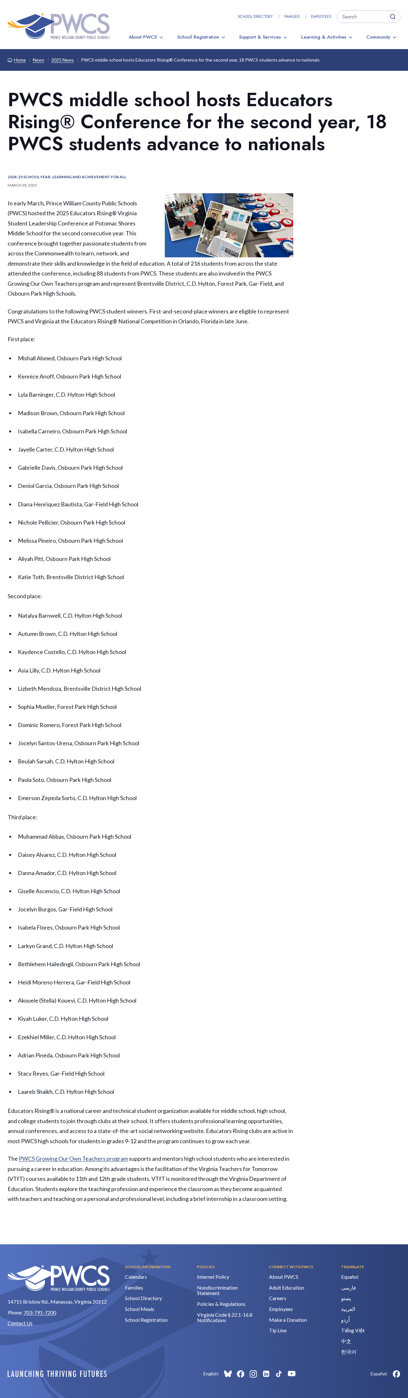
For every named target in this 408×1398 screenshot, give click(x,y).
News (38, 60)
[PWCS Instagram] (253, 1374)
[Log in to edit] (57, 1374)
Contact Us (20, 1323)
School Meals (139, 1309)
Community (378, 36)
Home (20, 60)
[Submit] (393, 16)
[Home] (59, 26)
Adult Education (286, 1287)
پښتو (346, 1298)
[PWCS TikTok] (279, 1374)
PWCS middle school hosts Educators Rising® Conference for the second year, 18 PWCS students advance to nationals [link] (200, 60)
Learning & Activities (323, 36)
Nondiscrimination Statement (217, 1290)
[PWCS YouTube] (291, 1374)
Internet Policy (213, 1277)
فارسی (348, 1287)
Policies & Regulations (221, 1304)
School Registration (198, 36)
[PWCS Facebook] (240, 1374)
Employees (321, 16)
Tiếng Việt (353, 1330)
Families (292, 16)
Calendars (136, 1277)
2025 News (62, 60)
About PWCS (143, 36)
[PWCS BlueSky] (228, 1374)
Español (349, 1277)
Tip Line (278, 1330)
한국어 (348, 1352)
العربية (348, 1309)
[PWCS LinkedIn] (266, 1374)
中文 (346, 1341)
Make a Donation (288, 1320)
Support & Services (260, 36)
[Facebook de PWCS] (396, 1374)
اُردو (345, 1320)
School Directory (255, 16)
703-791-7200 (40, 1312)
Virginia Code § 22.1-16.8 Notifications (224, 1317)
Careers (277, 1298)
